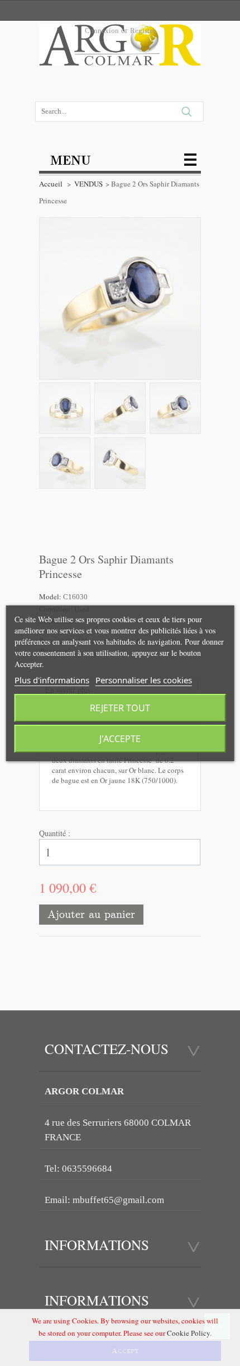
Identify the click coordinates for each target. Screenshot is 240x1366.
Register (142, 30)
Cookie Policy (188, 1333)
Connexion (102, 30)
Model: (51, 596)
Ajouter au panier (91, 914)
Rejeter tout (120, 708)
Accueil (51, 184)
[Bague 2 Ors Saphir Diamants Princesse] (64, 408)
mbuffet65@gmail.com (118, 1200)
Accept (125, 1350)
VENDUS (88, 184)
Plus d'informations (52, 680)
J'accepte (120, 739)
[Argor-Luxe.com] (120, 48)
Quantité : (54, 833)
